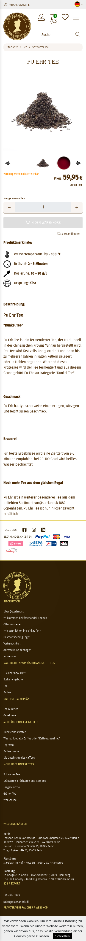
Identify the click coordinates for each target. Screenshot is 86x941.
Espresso (8, 745)
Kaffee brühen (11, 751)
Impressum (10, 656)
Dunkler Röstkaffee (14, 732)
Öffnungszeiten (12, 624)
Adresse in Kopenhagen (17, 650)
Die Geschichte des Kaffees (19, 757)
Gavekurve (9, 715)
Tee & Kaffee (10, 709)
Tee (5, 686)
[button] (79, 163)
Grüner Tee (9, 793)
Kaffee (7, 692)
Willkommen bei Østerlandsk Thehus (25, 618)
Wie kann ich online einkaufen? (22, 630)
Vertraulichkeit (11, 643)
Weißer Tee (10, 800)
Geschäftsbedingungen (17, 637)
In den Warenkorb (45, 222)
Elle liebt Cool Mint (14, 673)
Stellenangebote (13, 679)
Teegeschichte (11, 787)
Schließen (62, 936)
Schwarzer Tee (11, 774)
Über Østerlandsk (13, 611)
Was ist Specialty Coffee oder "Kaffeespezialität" (31, 738)
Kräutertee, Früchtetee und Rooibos (24, 780)
